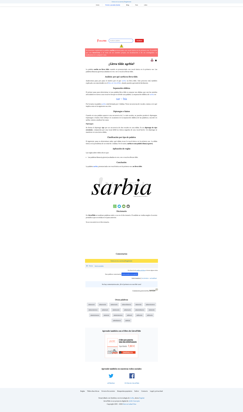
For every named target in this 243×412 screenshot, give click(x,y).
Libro (145, 5)
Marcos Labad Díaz (129, 404)
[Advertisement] (121, 21)
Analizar (139, 40)
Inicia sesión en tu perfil (129, 274)
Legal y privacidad (156, 391)
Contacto (144, 391)
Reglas (82, 391)
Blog (127, 5)
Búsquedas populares (124, 391)
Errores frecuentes (108, 391)
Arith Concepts (134, 401)
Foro (136, 5)
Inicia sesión (99, 266)
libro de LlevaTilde (114, 83)
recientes (145, 278)
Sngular (142, 398)
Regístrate (128, 261)
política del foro (140, 270)
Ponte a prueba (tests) (112, 5)
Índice (136, 391)
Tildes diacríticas (93, 391)
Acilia (132, 398)
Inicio (97, 5)
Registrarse (127, 2)
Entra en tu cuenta (117, 2)
